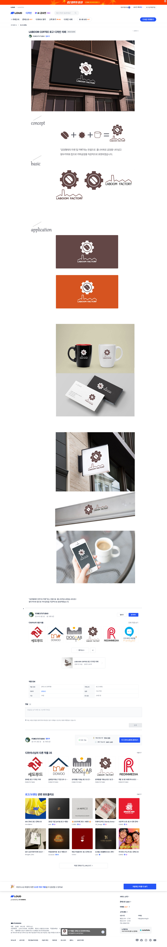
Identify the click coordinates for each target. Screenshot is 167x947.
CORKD (74, 824)
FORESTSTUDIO (41, 613)
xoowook (51, 855)
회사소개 (13, 940)
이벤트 (124, 907)
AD (165, 1)
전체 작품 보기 (133, 622)
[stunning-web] (16, 923)
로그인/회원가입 (150, 7)
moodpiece (28, 824)
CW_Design (98, 824)
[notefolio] (21, 7)
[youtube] (154, 940)
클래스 (71, 940)
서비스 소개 (124, 896)
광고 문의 (63, 940)
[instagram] (146, 940)
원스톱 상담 (84, 19)
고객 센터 (123, 912)
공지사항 (21, 940)
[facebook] (141, 940)
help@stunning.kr (143, 918)
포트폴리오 (14, 25)
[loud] (13, 7)
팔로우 (48, 36)
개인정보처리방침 (33, 940)
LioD (96, 855)
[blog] (137, 940)
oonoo (74, 854)
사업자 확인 (45, 940)
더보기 (139, 753)
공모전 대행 (80, 940)
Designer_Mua (29, 854)
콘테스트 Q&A (125, 902)
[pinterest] (150, 940)
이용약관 (54, 940)
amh (49, 824)
